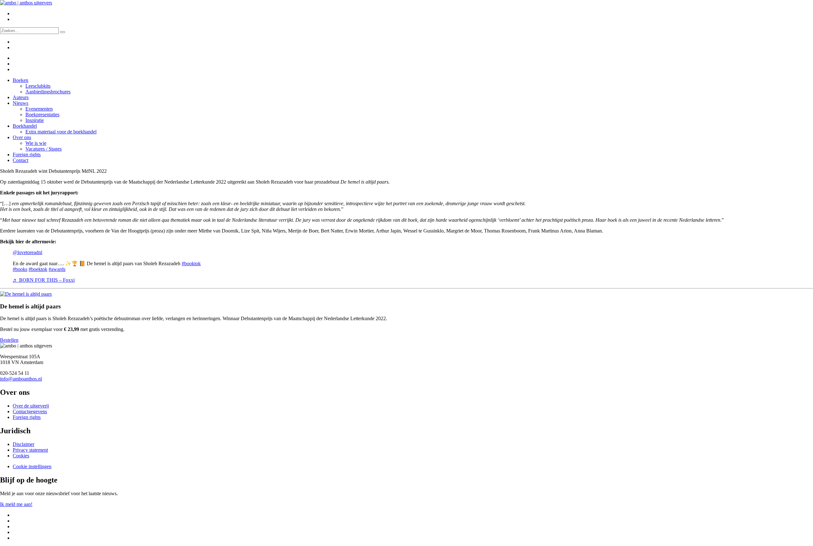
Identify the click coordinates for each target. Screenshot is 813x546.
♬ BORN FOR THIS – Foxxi (44, 280)
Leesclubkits (37, 86)
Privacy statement (30, 450)
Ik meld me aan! (16, 504)
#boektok (38, 269)
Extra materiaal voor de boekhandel (61, 131)
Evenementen (39, 108)
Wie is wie (35, 143)
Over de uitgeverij (31, 405)
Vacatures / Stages (43, 149)
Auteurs (21, 97)
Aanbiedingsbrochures (48, 91)
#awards (57, 269)
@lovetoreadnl (27, 252)
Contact (20, 160)
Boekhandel (25, 126)
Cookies (21, 455)
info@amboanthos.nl (21, 378)
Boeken (20, 80)
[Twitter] (17, 58)
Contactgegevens (30, 411)
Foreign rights (27, 154)
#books (20, 269)
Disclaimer (23, 444)
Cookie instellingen (32, 466)
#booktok (191, 263)
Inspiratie (34, 120)
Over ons (22, 137)
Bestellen (9, 340)
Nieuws (20, 103)
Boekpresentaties (42, 114)
